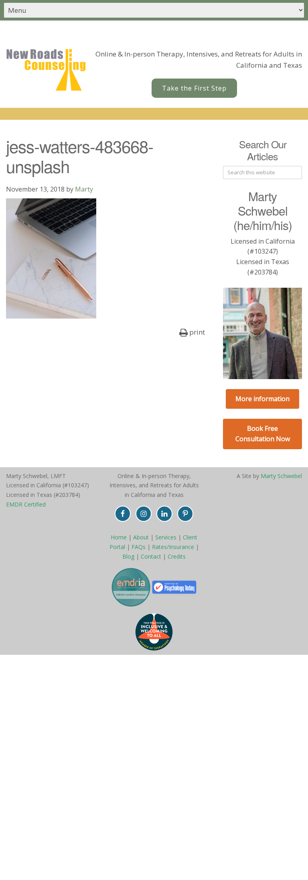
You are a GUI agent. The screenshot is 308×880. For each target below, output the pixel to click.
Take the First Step (194, 88)
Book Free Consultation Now (262, 433)
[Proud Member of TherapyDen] (154, 632)
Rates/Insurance (173, 547)
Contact (151, 556)
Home (119, 537)
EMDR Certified (26, 504)
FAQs (139, 547)
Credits (177, 556)
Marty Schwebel (281, 476)
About (141, 537)
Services (165, 537)
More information (262, 398)
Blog (128, 556)
